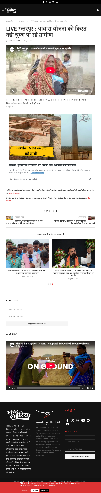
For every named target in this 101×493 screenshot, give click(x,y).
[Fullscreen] (91, 388)
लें (18, 194)
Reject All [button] (44, 490)
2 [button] (50, 284)
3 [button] (52, 284)
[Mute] (87, 388)
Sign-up (39, 481)
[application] (50, 365)
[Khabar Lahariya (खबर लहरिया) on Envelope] (68, 424)
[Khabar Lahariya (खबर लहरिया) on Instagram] (78, 421)
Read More (26, 490)
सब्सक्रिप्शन (13, 194)
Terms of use (65, 481)
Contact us (51, 481)
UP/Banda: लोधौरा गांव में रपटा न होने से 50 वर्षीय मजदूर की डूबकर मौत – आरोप (74, 272)
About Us (18, 481)
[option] (27, 259)
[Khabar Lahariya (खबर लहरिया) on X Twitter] (73, 421)
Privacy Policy (81, 481)
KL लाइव (21, 21)
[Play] (9, 388)
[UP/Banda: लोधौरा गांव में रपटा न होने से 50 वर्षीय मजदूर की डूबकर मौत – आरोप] (73, 253)
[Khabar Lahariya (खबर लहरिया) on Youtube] (83, 421)
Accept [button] (35, 490)
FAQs (30, 481)
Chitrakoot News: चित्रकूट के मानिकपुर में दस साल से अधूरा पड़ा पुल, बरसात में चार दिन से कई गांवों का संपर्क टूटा (27, 273)
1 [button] (48, 284)
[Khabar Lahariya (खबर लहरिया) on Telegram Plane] (88, 421)
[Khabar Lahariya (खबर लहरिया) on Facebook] (68, 421)
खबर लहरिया (10, 21)
